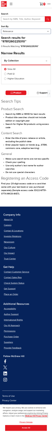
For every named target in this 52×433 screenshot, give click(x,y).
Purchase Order (11, 337)
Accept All (26, 428)
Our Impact (9, 253)
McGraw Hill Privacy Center (36, 416)
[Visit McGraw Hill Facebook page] (5, 361)
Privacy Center (9, 400)
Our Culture (9, 247)
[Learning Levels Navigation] (11, 4)
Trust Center (10, 259)
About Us (8, 219)
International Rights (13, 320)
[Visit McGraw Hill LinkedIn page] (5, 373)
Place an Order (11, 294)
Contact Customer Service (16, 272)
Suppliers (8, 342)
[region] (26, 418)
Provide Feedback (12, 348)
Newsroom (9, 242)
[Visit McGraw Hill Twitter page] (5, 367)
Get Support (10, 289)
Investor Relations (12, 236)
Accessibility (10, 309)
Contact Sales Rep (13, 277)
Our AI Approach (12, 325)
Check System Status (14, 283)
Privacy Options (26, 422)
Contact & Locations (13, 231)
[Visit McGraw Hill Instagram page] (5, 379)
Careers (7, 225)
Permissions (9, 331)
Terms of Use (8, 396)
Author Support (11, 314)
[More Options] (49, 4)
